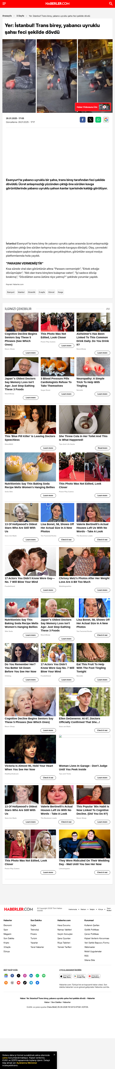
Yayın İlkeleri (109, 909)
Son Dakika (9, 938)
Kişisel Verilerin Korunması (96, 938)
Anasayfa (7, 15)
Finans (34, 934)
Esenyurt (10, 292)
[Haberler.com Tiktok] (24, 983)
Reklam (83, 909)
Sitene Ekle (89, 960)
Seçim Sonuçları (65, 934)
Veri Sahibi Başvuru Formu (96, 942)
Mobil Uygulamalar (93, 951)
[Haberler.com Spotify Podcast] (43, 975)
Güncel (51, 292)
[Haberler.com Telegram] (31, 983)
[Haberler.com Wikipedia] (12, 983)
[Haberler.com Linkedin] (31, 975)
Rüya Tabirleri (64, 942)
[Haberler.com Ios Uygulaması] (65, 976)
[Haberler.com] (19, 909)
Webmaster (89, 947)
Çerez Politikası (91, 934)
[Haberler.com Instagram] (24, 975)
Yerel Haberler (37, 947)
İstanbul (21, 292)
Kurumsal (89, 920)
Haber (47, 1002)
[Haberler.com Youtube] (18, 983)
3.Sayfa (20, 15)
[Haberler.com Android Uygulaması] (80, 976)
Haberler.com (64, 920)
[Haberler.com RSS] (6, 983)
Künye (100, 909)
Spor (6, 929)
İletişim (92, 909)
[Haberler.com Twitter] (18, 975)
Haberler (8, 920)
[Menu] (4, 3)
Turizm (34, 938)
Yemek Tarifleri (64, 947)
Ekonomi (8, 925)
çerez (5, 1057)
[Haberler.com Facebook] (12, 975)
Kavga (60, 292)
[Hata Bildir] (52, 1007)
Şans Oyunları (64, 938)
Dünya (7, 951)
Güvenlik (31, 292)
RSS (86, 955)
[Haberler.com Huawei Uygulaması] (94, 976)
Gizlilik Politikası (91, 929)
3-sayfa (42, 292)
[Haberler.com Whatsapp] (37, 975)
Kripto (6, 942)
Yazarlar (34, 942)
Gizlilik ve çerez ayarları (37, 1007)
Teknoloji (35, 929)
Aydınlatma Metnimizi (26, 1062)
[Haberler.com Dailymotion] (37, 983)
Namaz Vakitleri (65, 929)
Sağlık (33, 925)
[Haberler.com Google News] (6, 975)
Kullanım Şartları (91, 925)
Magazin (7, 934)
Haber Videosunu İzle (87, 107)
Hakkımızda (73, 909)
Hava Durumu (64, 925)
